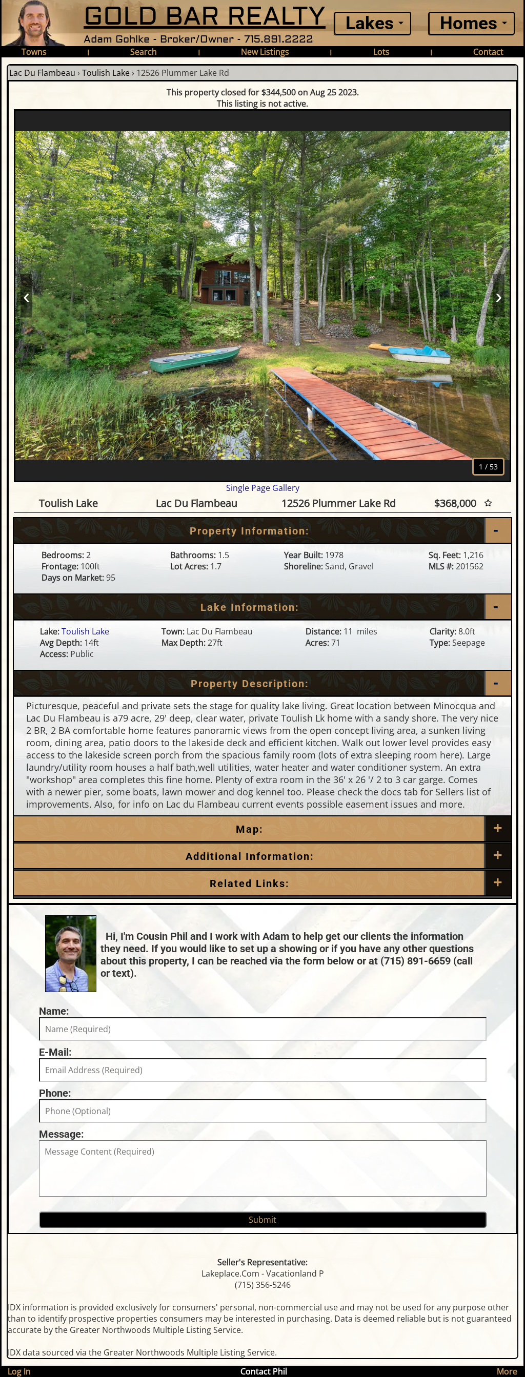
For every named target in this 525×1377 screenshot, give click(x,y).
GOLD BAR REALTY (205, 16)
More (507, 1371)
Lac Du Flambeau (42, 72)
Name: (54, 1011)
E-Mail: (55, 1052)
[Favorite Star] (488, 503)
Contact (488, 51)
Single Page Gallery (262, 488)
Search (143, 51)
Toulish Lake (106, 72)
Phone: (55, 1093)
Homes (468, 23)
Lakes (370, 23)
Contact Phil (263, 1371)
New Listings (265, 51)
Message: (61, 1134)
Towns (34, 51)
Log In (19, 1371)
